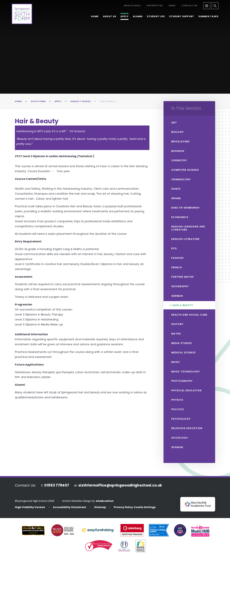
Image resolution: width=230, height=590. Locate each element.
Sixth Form (38, 101)
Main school (132, 5)
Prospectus (155, 5)
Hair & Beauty (108, 101)
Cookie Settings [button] (145, 507)
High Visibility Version (30, 507)
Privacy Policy (123, 507)
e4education (105, 501)
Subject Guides (80, 101)
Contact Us (189, 5)
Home (18, 101)
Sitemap (100, 507)
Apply (57, 101)
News (172, 5)
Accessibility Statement (69, 507)
